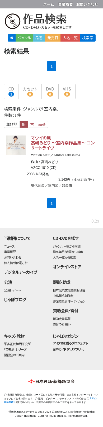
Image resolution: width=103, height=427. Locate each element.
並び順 (11, 124)
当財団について (17, 238)
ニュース (9, 246)
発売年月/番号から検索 (68, 251)
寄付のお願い (61, 324)
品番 (39, 37)
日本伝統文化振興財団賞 (69, 290)
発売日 (52, 37)
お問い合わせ (87, 3)
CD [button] (11, 91)
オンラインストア (67, 266)
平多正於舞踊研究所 (17, 343)
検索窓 (87, 37)
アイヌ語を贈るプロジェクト (70, 343)
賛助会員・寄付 (65, 310)
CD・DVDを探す (66, 238)
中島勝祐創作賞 (63, 295)
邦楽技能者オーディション (69, 301)
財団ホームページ (49, 3)
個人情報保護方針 (16, 262)
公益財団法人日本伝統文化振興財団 (7, 3)
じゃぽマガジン (66, 336)
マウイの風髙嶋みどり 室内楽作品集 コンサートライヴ (63, 142)
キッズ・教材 (14, 336)
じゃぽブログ (15, 299)
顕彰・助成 (62, 282)
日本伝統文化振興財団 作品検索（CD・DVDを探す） (51, 22)
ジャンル (24, 37)
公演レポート (12, 290)
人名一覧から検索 (64, 257)
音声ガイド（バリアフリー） (69, 349)
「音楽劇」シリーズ (15, 349)
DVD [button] (50, 91)
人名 (70, 37)
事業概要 (66, 3)
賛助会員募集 (62, 318)
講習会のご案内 (14, 355)
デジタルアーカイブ (20, 272)
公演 (8, 282)
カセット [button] (30, 91)
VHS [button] (67, 91)
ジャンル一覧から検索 (67, 246)
